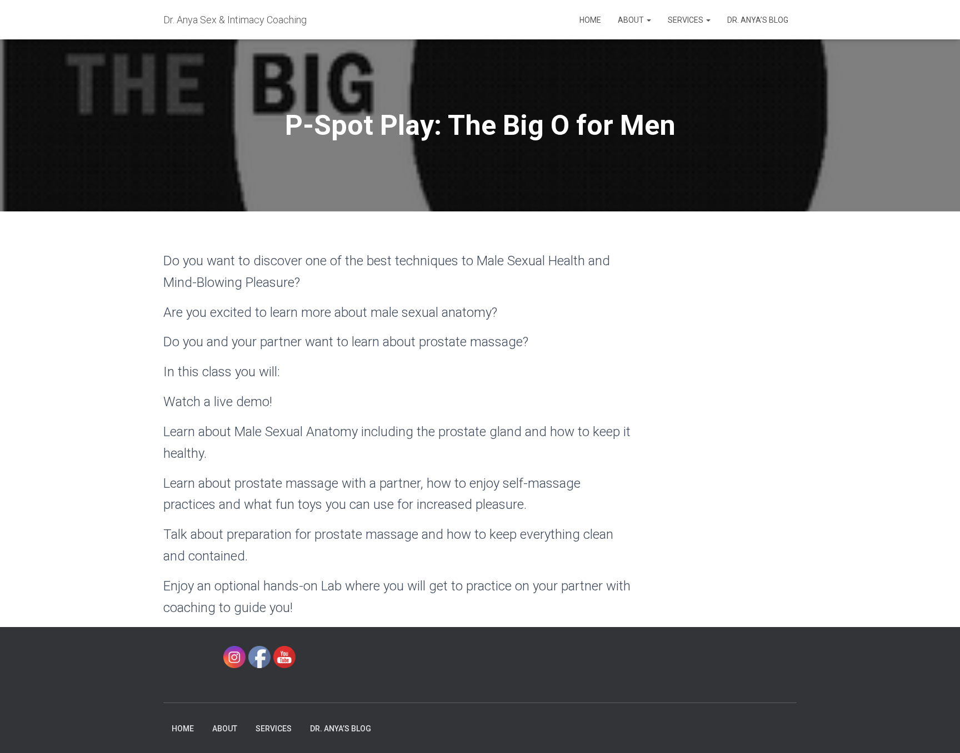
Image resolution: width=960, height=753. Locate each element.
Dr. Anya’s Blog (757, 20)
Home (590, 20)
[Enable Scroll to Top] (938, 731)
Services (686, 20)
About (632, 20)
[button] (648, 20)
